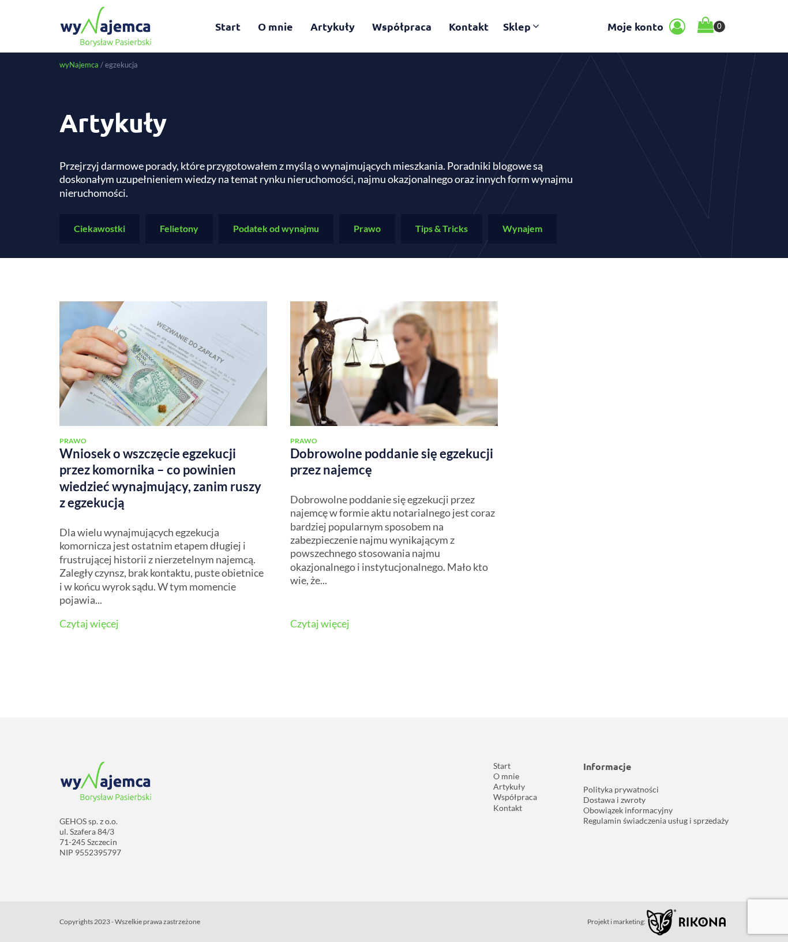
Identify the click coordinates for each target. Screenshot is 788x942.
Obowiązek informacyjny (628, 810)
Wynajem (522, 228)
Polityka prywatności (621, 789)
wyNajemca (79, 64)
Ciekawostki (99, 228)
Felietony (179, 228)
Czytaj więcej (89, 623)
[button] (522, 26)
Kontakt (469, 26)
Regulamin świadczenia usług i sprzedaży (656, 820)
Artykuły (332, 26)
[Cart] (711, 26)
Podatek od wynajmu (276, 228)
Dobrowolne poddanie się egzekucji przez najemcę (391, 462)
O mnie (275, 26)
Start (228, 26)
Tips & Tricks (441, 228)
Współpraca (401, 26)
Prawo (367, 228)
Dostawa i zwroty (614, 800)
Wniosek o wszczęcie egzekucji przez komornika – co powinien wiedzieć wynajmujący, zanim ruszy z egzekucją (160, 478)
